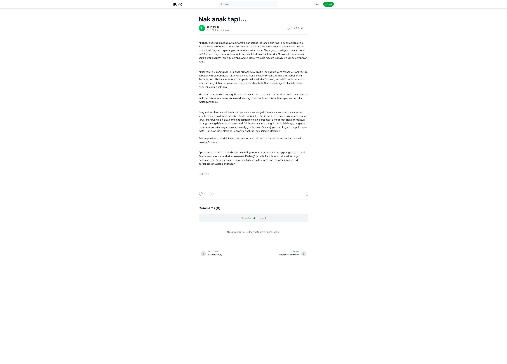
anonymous (213, 26)
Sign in (317, 4)
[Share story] (302, 28)
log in (251, 218)
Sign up (328, 4)
